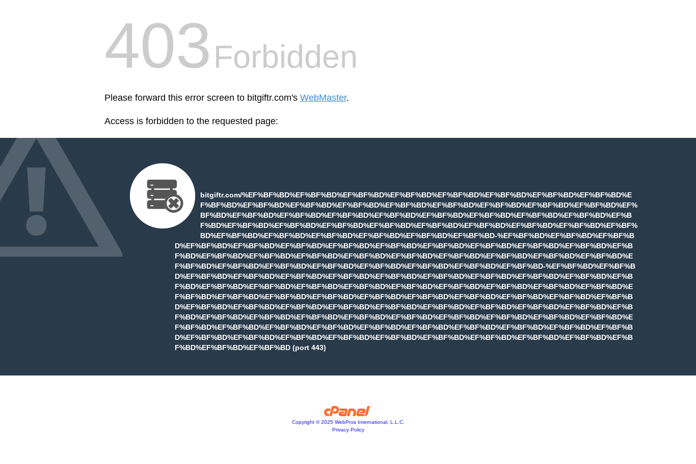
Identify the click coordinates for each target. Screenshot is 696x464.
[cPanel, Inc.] (348, 414)
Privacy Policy (348, 429)
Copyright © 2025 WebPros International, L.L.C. (348, 422)
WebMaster (323, 98)
